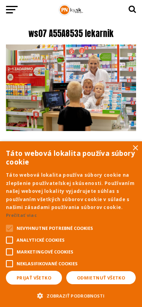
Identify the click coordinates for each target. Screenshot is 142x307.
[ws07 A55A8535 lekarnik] (71, 129)
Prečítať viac (21, 215)
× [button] (135, 148)
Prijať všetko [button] (34, 278)
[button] (71, 295)
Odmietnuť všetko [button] (101, 278)
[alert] (71, 224)
